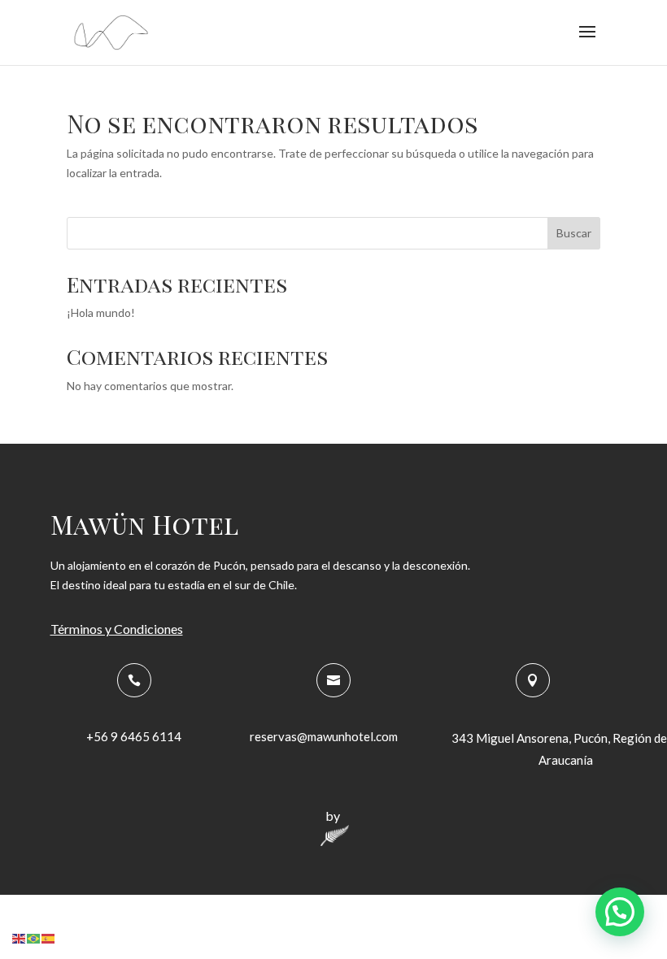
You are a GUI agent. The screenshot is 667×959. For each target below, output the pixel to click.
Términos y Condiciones (116, 628)
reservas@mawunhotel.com (324, 736)
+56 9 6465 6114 (133, 736)
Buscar (573, 233)
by (332, 815)
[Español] (48, 937)
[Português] (34, 937)
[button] (619, 911)
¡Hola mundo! (101, 312)
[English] (19, 937)
